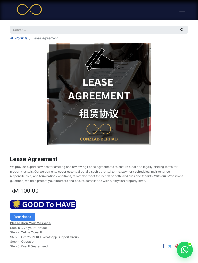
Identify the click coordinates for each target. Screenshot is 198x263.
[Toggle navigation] (182, 10)
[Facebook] (163, 246)
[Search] (182, 30)
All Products (18, 38)
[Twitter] (170, 246)
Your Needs (22, 217)
